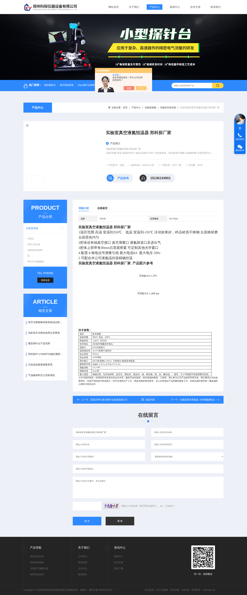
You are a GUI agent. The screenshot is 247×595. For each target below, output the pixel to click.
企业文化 (82, 568)
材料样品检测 (37, 562)
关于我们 (134, 7)
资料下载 (118, 568)
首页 (125, 107)
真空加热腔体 (66, 85)
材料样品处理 (37, 574)
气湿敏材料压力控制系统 (41, 375)
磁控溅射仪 (50, 85)
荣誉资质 (82, 562)
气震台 (30, 238)
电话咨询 (240, 139)
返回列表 (150, 399)
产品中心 (154, 7)
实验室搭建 (150, 107)
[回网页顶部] (239, 129)
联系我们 (216, 7)
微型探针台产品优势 (39, 343)
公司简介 (82, 556)
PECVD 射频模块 (35, 261)
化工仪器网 (162, 590)
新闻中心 (175, 7)
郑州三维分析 (33, 244)
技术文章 (195, 7)
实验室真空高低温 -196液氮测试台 (197, 399)
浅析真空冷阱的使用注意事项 (44, 333)
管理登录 (196, 590)
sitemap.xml (209, 590)
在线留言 (102, 208)
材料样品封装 (37, 556)
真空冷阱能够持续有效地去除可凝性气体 (46, 322)
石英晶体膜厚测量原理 (40, 364)
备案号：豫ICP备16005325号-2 (96, 590)
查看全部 (45, 280)
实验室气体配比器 (39, 568)
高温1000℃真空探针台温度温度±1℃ (109, 399)
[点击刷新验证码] (111, 506)
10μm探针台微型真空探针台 (92, 85)
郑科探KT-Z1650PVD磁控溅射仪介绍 (46, 354)
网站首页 (113, 7)
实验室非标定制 (168, 107)
